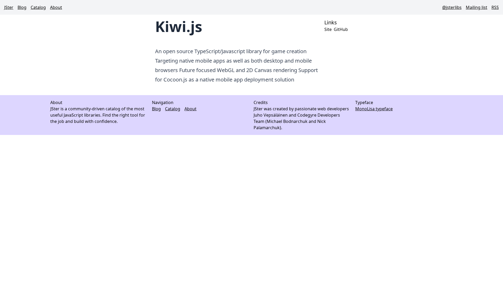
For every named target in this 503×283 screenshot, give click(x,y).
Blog (22, 7)
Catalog (38, 7)
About (56, 7)
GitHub (341, 29)
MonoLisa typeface (374, 109)
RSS (495, 7)
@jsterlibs (452, 7)
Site (328, 29)
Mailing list (476, 7)
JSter (8, 7)
